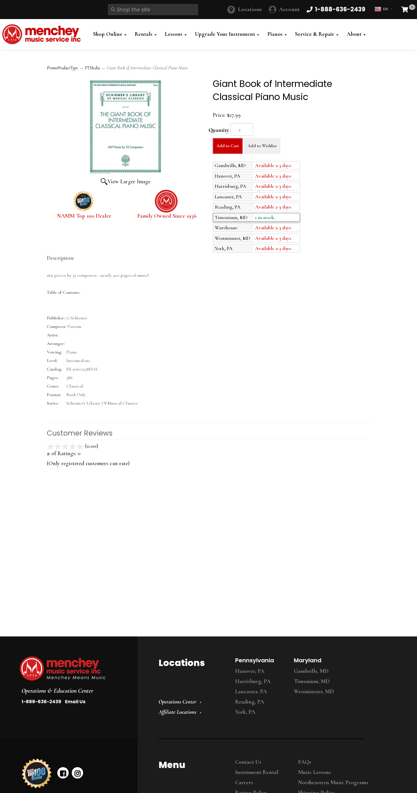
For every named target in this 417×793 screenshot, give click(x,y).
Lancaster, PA (251, 691)
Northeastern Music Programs (333, 782)
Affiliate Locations (177, 712)
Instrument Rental (256, 772)
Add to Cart (227, 146)
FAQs (304, 762)
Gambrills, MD (311, 671)
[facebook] (63, 773)
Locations (250, 9)
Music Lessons (314, 772)
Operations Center (177, 701)
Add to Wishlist (262, 146)
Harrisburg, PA (253, 681)
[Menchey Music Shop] (43, 34)
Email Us (75, 701)
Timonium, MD (312, 681)
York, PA (245, 712)
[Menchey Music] (73, 668)
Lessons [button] (174, 34)
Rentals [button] (144, 34)
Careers (244, 782)
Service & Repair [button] (315, 34)
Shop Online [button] (108, 34)
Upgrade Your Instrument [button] (225, 34)
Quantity (218, 130)
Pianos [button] (276, 34)
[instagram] (77, 773)
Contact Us (248, 762)
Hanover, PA (249, 671)
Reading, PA (249, 701)
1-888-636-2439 (41, 701)
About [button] (355, 34)
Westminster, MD (314, 691)
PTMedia (92, 68)
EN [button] (385, 9)
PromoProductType (62, 68)
